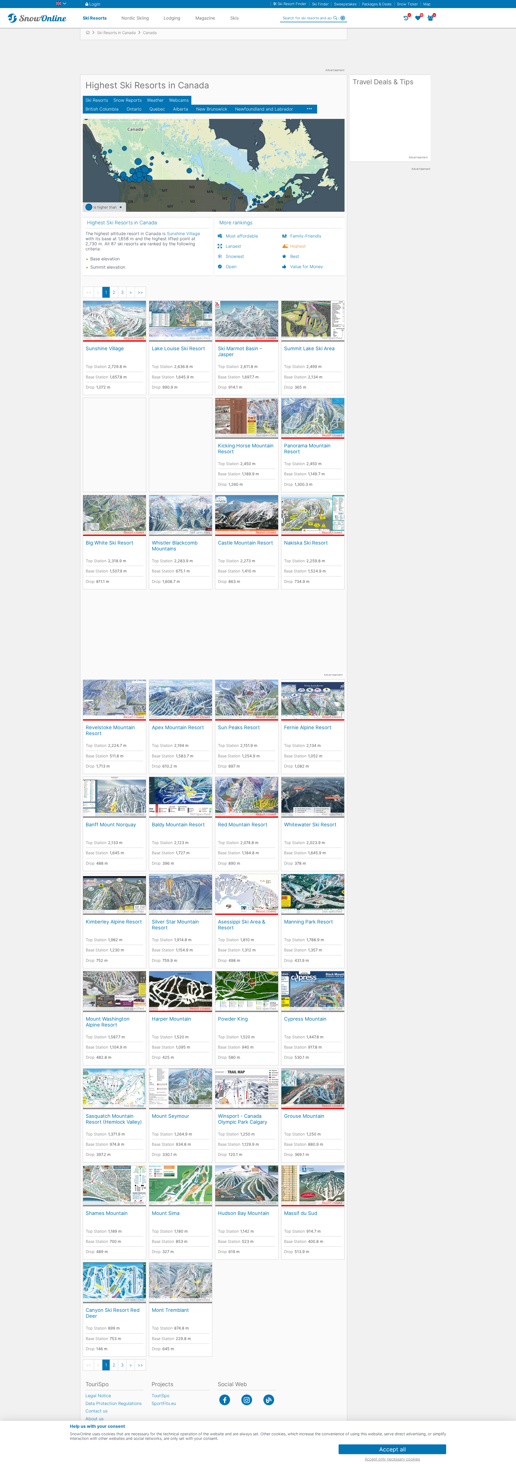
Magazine (205, 18)
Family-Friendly (305, 236)
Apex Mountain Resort (178, 727)
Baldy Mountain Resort (178, 824)
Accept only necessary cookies (392, 1459)
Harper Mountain (171, 1019)
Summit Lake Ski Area (309, 348)
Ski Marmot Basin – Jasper (240, 351)
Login (94, 4)
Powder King (233, 1019)
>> (140, 292)
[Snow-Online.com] (37, 18)
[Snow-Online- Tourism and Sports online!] (89, 32)
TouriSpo (160, 1395)
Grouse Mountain (304, 1116)
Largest (233, 246)
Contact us (96, 1411)
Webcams (179, 100)
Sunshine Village (105, 348)
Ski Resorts (96, 100)
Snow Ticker (407, 4)
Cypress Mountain (305, 1019)
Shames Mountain (107, 1213)
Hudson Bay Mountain (243, 1213)
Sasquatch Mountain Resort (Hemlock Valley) (114, 1119)
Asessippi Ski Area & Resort (241, 924)
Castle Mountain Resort (245, 543)
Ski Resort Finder (292, 4)
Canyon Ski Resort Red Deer (112, 1313)
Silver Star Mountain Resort (175, 924)
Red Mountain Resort (242, 824)
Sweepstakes (345, 4)
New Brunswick (211, 109)
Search (335, 17)
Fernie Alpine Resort (307, 727)
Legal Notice (98, 1395)
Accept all (392, 1449)
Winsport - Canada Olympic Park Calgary (242, 1119)
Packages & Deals (377, 4)
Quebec (157, 109)
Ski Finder (320, 4)
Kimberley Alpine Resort (114, 922)
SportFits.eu (164, 1403)
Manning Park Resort (308, 922)
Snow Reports (127, 100)
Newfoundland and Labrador (264, 109)
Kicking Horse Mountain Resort (246, 448)
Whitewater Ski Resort (310, 824)
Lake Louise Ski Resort (178, 348)
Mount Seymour (170, 1116)
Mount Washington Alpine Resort (108, 1022)
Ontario (134, 109)
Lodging (172, 18)
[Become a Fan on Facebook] (224, 1399)
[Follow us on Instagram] (246, 1399)
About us (94, 1418)
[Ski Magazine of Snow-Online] (268, 1399)
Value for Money (306, 266)
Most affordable (242, 236)
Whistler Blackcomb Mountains (175, 546)
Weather (155, 100)
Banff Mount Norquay (111, 824)
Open (231, 266)
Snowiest (235, 256)
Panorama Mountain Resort (307, 448)
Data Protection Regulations (113, 1403)
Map (427, 4)
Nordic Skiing (135, 18)
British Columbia (102, 109)
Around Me (342, 17)
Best (294, 256)
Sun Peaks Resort (239, 727)
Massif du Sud (300, 1213)
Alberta (180, 109)
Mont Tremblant (170, 1310)
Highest (298, 246)
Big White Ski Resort (109, 543)
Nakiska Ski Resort (306, 543)
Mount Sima (166, 1213)
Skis (234, 18)
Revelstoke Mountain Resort (110, 730)
